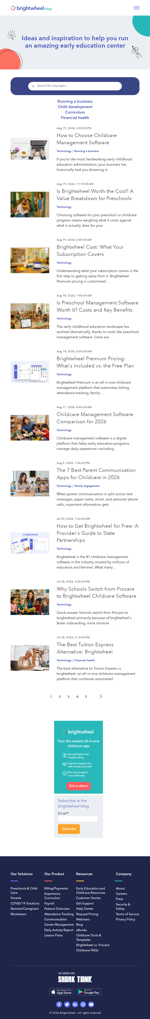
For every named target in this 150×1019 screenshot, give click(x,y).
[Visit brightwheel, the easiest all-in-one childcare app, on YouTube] (91, 1004)
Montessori (18, 914)
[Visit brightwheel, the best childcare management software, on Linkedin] (75, 1004)
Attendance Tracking (59, 914)
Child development (75, 107)
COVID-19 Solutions (25, 903)
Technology (64, 151)
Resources (84, 874)
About (120, 888)
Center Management (59, 924)
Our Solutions (22, 874)
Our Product (54, 874)
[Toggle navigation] (136, 8)
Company (123, 874)
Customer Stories (88, 898)
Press (119, 899)
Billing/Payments (56, 888)
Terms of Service (127, 914)
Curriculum (75, 113)
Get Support (85, 903)
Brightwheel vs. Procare (93, 945)
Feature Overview (57, 909)
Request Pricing (87, 914)
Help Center (84, 909)
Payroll (49, 903)
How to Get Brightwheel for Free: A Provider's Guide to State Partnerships (97, 533)
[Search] (33, 86)
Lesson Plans (53, 935)
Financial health (75, 118)
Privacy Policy (125, 919)
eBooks (81, 930)
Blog (79, 924)
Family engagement (87, 486)
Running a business (75, 102)
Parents (16, 898)
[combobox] (75, 86)
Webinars (83, 919)
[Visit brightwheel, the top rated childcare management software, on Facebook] (59, 1004)
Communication (55, 919)
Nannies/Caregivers (25, 909)
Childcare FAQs (87, 950)
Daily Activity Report (58, 930)
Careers (121, 894)
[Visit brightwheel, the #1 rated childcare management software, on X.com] (67, 1004)
